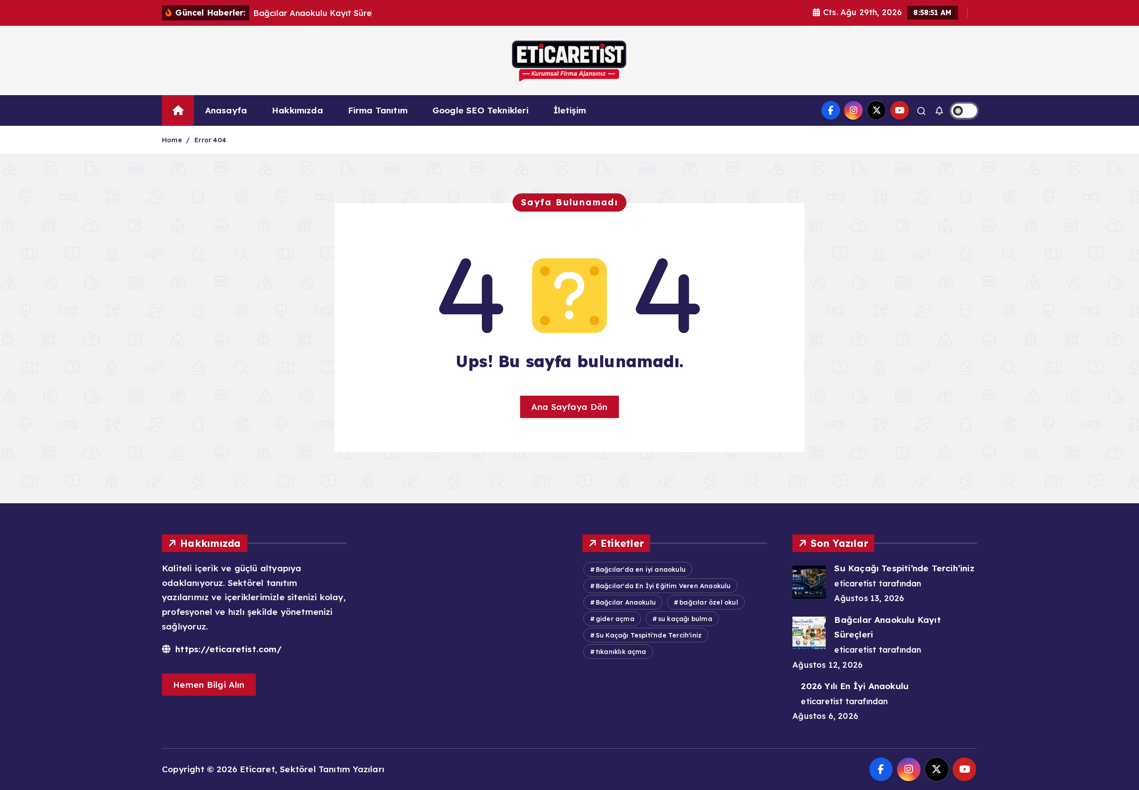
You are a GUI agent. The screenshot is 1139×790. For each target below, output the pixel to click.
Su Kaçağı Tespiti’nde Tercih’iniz (904, 568)
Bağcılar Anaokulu (626, 602)
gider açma (615, 619)
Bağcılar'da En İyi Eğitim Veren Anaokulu (663, 586)
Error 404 (210, 140)
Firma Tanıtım (378, 110)
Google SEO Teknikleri (480, 110)
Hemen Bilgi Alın (209, 684)
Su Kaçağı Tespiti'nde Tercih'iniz (649, 635)
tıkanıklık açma (621, 652)
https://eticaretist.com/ (227, 649)
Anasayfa (226, 110)
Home (172, 140)
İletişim (569, 110)
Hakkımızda (297, 110)
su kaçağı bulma (685, 619)
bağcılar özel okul (708, 602)
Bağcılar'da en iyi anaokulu (641, 569)
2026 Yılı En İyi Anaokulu (855, 686)
